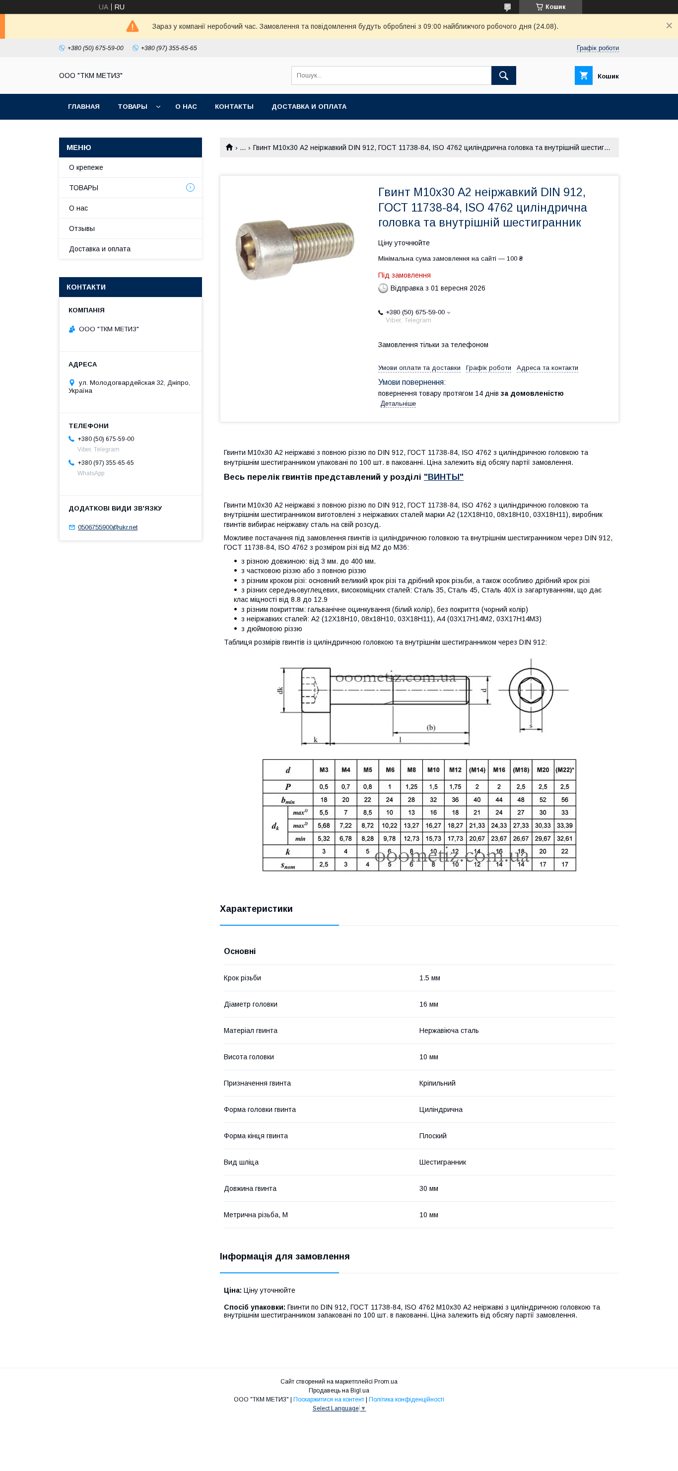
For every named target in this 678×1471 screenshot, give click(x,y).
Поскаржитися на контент (328, 1399)
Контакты (234, 106)
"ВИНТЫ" (444, 477)
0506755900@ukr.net (107, 527)
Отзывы (82, 228)
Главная (84, 106)
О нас (186, 106)
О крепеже (86, 167)
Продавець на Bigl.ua (339, 1390)
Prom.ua (386, 1381)
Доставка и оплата (308, 106)
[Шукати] (503, 75)
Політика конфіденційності (406, 1399)
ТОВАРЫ (132, 106)
